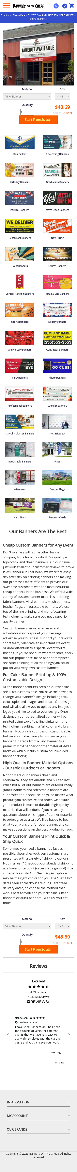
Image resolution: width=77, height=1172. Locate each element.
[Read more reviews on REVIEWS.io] (38, 1002)
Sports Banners (19, 321)
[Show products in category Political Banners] (20, 198)
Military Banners (57, 321)
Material (27, 89)
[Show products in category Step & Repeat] (57, 421)
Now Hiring (57, 238)
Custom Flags (57, 489)
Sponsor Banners (57, 405)
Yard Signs (20, 517)
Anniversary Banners (19, 349)
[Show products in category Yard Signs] (20, 505)
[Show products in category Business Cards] (57, 505)
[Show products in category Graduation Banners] (57, 170)
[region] (38, 1035)
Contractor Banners (57, 349)
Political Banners (19, 210)
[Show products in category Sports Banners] (20, 309)
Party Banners (20, 377)
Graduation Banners (57, 182)
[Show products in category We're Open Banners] (57, 198)
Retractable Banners (19, 461)
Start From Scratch (38, 119)
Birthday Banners (19, 182)
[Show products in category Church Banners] (57, 253)
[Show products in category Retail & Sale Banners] (57, 281)
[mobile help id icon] (56, 6)
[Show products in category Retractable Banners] (20, 449)
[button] (7, 1035)
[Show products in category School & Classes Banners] (20, 421)
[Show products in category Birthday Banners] (20, 170)
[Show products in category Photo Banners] (57, 365)
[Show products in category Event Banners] (20, 253)
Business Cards (57, 517)
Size (62, 89)
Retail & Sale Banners (57, 293)
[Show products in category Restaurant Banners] (20, 225)
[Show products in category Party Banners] (20, 365)
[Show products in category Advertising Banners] (57, 142)
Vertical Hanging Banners (20, 293)
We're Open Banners (57, 210)
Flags (57, 461)
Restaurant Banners (20, 238)
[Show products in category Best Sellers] (20, 142)
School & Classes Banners (19, 433)
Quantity (27, 105)
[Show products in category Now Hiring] (57, 225)
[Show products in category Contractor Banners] (57, 337)
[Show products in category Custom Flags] (57, 477)
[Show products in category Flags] (57, 449)
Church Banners (57, 266)
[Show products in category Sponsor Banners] (57, 393)
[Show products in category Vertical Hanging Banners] (20, 281)
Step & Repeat (57, 433)
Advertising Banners (57, 154)
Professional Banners (20, 405)
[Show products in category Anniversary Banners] (20, 337)
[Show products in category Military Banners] (57, 309)
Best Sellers (19, 154)
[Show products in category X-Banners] (20, 477)
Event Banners (20, 266)
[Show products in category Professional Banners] (20, 393)
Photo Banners (57, 377)
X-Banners (19, 489)
